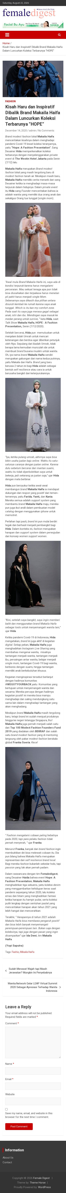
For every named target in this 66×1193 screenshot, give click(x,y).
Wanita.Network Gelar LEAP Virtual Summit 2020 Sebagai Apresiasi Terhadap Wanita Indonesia (32, 987)
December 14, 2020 (16, 130)
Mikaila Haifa (27, 952)
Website (10, 1094)
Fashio (15, 952)
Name (9, 1063)
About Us (8, 1157)
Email (9, 1079)
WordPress (44, 1187)
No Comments (46, 130)
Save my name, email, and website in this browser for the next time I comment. (28, 1115)
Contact (7, 1162)
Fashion (10, 101)
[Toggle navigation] (7, 35)
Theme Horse (38, 1182)
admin (32, 130)
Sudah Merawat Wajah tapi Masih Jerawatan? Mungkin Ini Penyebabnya (30, 970)
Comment (12, 1023)
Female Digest (41, 1178)
